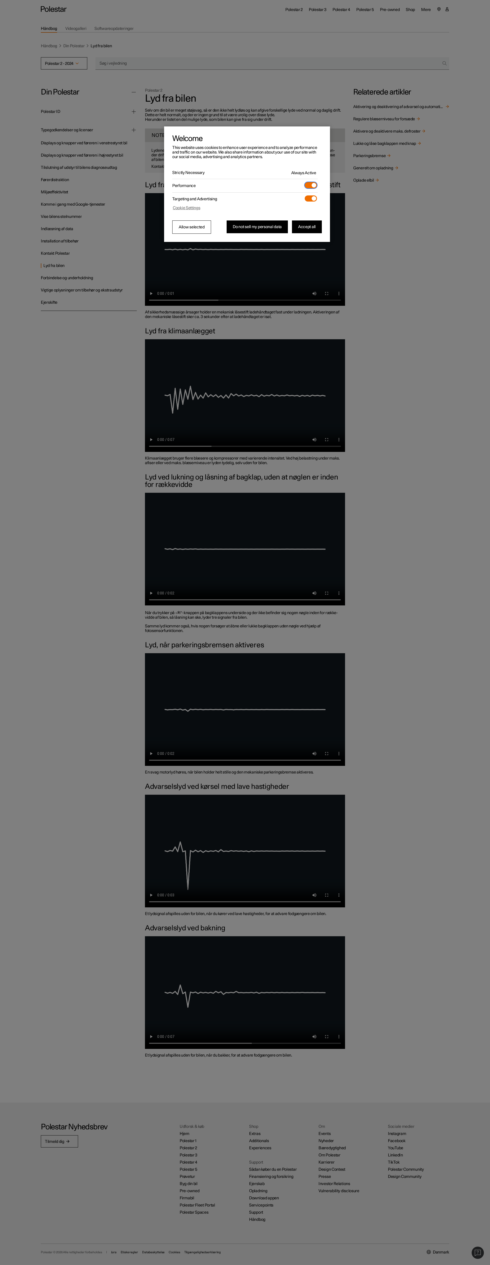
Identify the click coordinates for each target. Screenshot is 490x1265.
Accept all (307, 227)
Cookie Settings (186, 208)
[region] (247, 184)
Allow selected (192, 227)
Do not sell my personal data (257, 227)
